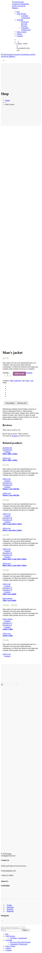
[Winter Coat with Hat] (7, 483)
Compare (29, 373)
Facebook (10, 907)
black (27, 381)
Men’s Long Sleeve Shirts (12, 524)
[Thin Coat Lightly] (7, 588)
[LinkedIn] (7, 392)
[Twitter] (7, 388)
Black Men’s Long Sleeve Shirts (15, 559)
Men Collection (15, 381)
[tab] (10, 403)
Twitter (9, 905)
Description (10, 403)
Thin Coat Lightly (9, 594)
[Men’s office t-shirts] (7, 448)
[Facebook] (7, 386)
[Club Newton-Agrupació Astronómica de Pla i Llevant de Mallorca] (21, 8)
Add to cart (19, 374)
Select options (7, 598)
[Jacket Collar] (7, 623)
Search (25, 930)
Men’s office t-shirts (10, 454)
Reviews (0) (22, 403)
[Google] (7, 390)
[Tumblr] (7, 394)
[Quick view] (3, 452)
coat (31, 381)
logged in (15, 436)
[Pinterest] (7, 396)
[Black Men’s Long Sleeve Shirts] (7, 553)
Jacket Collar (8, 629)
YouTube (10, 909)
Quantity (6, 373)
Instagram (10, 911)
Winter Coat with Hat (11, 489)
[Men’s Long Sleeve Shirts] (7, 518)
